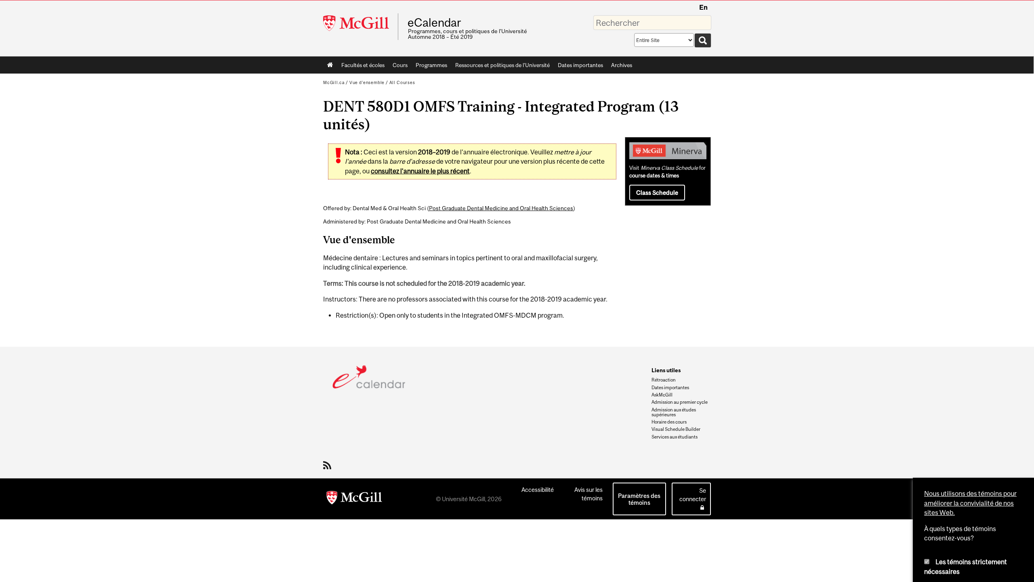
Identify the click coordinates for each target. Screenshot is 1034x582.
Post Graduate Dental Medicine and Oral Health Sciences (501, 208)
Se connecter (692, 494)
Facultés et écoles (361, 67)
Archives (621, 65)
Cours (400, 65)
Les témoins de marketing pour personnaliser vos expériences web (967, 515)
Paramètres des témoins (639, 499)
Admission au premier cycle (680, 402)
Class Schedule (657, 192)
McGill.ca (334, 82)
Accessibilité (537, 489)
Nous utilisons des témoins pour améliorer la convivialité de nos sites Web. (970, 392)
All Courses (402, 82)
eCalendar (434, 23)
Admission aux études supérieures (674, 412)
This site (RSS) (328, 465)
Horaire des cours (669, 422)
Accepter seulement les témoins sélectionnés (995, 555)
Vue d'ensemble (367, 82)
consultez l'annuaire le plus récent (420, 171)
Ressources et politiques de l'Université (502, 65)
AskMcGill (662, 394)
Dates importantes (580, 65)
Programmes (431, 65)
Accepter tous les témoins (942, 556)
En (703, 7)
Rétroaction (664, 379)
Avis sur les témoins (588, 494)
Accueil (330, 65)
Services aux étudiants (675, 436)
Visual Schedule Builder (676, 429)
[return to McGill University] (354, 499)
